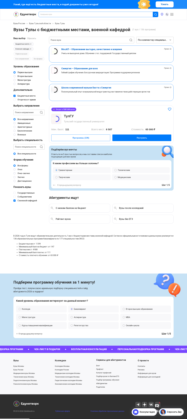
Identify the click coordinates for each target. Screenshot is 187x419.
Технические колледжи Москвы (67, 377)
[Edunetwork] (24, 14)
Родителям (100, 387)
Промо (166, 49)
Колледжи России (62, 370)
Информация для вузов (147, 373)
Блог (98, 366)
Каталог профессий (103, 373)
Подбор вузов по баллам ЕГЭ (107, 376)
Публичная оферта (62, 411)
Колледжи (60, 360)
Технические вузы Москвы (23, 377)
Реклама (141, 370)
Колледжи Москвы (62, 366)
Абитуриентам (101, 383)
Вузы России (19, 23)
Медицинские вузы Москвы (24, 373)
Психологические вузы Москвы (25, 384)
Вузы (16, 360)
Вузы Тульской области (40, 23)
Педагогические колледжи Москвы (68, 380)
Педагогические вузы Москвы (25, 380)
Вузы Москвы (18, 366)
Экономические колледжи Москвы (68, 384)
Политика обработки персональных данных (107, 411)
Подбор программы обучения (107, 380)
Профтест (99, 369)
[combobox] (97, 14)
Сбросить (31, 38)
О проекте (143, 360)
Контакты (141, 366)
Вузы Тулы (60, 23)
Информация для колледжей (149, 377)
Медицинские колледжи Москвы (67, 373)
